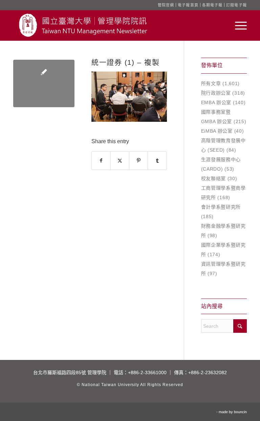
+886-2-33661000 (147, 372)
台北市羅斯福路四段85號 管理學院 (69, 372)
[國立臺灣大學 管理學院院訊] (83, 25)
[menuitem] (237, 25)
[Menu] (237, 25)
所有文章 (211, 83)
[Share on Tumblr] (157, 161)
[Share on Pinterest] (138, 161)
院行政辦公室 (216, 93)
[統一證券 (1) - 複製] (43, 83)
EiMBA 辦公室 (217, 131)
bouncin (240, 412)
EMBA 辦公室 (216, 102)
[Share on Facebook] (101, 161)
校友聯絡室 (213, 178)
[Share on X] (120, 161)
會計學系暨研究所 (221, 207)
